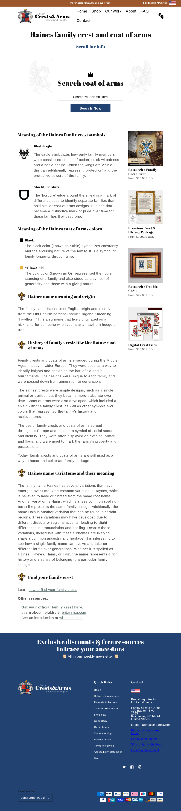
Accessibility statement (108, 751)
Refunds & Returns (105, 702)
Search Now (90, 108)
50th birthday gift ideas (146, 744)
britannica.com (74, 612)
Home (97, 689)
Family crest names (144, 738)
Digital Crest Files (142, 345)
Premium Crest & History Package (141, 230)
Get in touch (101, 727)
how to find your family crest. (53, 590)
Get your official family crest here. (52, 607)
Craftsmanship (103, 733)
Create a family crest (145, 750)
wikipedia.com (71, 618)
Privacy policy (102, 739)
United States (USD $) (33, 798)
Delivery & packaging (107, 696)
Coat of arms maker (106, 708)
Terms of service (104, 745)
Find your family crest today (145, 732)
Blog (96, 758)
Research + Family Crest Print (142, 171)
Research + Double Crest (142, 288)
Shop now (100, 714)
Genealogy (100, 720)
